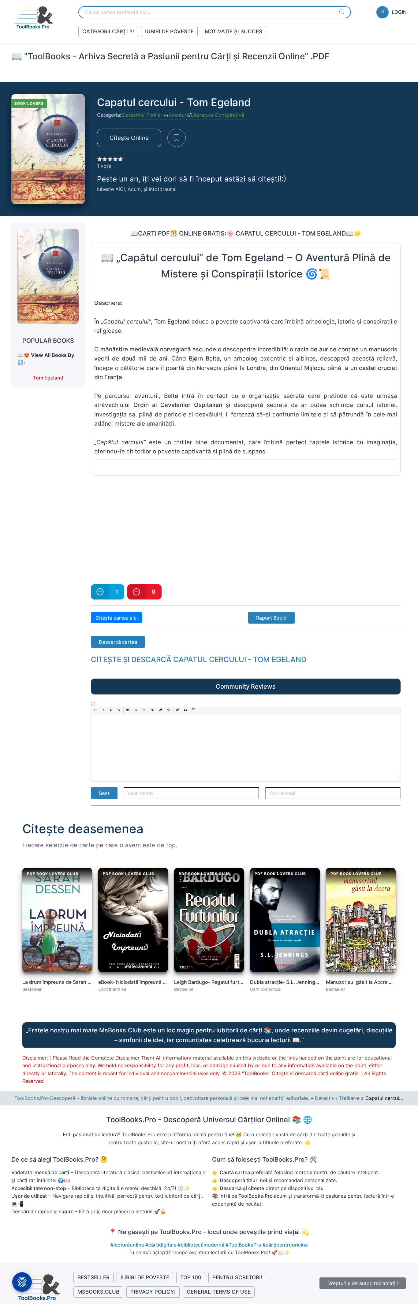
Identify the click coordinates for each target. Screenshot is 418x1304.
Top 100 (190, 1277)
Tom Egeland (48, 378)
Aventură (179, 115)
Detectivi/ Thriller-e (144, 115)
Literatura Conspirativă (217, 115)
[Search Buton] (342, 12)
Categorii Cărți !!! (108, 31)
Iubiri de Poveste (169, 31)
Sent (104, 793)
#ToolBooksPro (244, 1245)
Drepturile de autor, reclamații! (362, 1283)
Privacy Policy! (153, 1292)
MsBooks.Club (98, 1292)
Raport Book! (271, 618)
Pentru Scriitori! (237, 1277)
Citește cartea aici (116, 618)
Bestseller (93, 1277)
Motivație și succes (233, 31)
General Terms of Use (219, 1292)
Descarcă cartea (118, 642)
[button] (95, 710)
